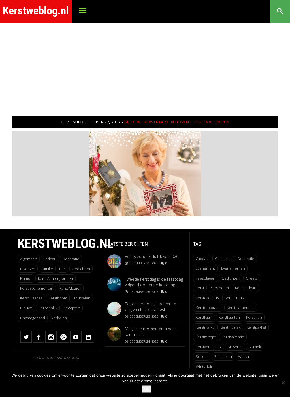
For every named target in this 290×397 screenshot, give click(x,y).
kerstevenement (241, 307)
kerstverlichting (208, 346)
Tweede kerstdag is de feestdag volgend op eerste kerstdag (154, 281)
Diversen (27, 268)
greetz (252, 278)
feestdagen (205, 278)
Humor (26, 278)
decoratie (246, 258)
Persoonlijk (48, 307)
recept (202, 356)
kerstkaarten (229, 317)
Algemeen (28, 258)
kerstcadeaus (207, 297)
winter (244, 356)
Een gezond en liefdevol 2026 (151, 256)
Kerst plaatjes (31, 298)
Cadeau (49, 258)
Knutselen (81, 298)
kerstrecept (206, 336)
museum (235, 346)
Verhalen (59, 317)
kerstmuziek (230, 327)
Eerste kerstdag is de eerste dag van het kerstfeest (150, 306)
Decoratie (71, 258)
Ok (146, 389)
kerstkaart (204, 317)
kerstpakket (256, 327)
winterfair (204, 366)
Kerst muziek (70, 288)
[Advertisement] (145, 65)
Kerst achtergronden (55, 278)
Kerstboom (58, 298)
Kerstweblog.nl (36, 10)
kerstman (254, 317)
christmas (223, 258)
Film (62, 268)
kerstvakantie (233, 336)
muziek (255, 346)
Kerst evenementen (36, 288)
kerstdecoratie (208, 307)
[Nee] (283, 382)
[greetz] (145, 173)
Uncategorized (32, 317)
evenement (205, 268)
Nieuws (26, 307)
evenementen (233, 268)
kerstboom (219, 287)
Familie (47, 268)
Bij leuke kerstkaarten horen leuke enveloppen (176, 122)
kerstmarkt (205, 327)
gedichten (230, 278)
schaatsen (223, 356)
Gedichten (81, 268)
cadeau (202, 258)
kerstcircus (234, 297)
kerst (200, 287)
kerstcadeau (245, 287)
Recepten (71, 307)
